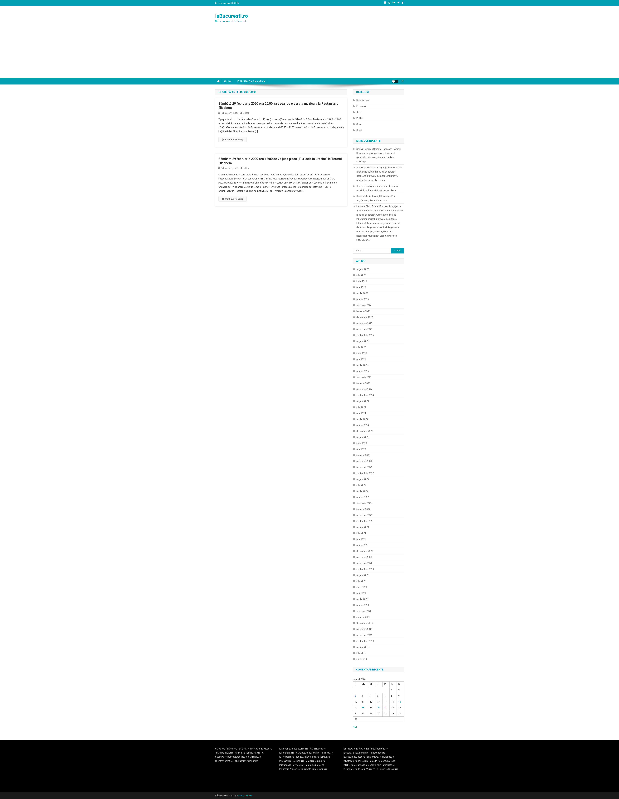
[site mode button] (395, 81)
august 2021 (362, 527)
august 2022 (362, 479)
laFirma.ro (240, 752)
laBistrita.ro (388, 756)
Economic (361, 106)
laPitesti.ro (298, 765)
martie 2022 (362, 497)
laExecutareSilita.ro (237, 756)
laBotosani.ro (350, 761)
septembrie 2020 (365, 569)
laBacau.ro (359, 756)
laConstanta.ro (286, 752)
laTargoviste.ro (387, 765)
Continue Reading (234, 139)
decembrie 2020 (364, 551)
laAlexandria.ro (377, 752)
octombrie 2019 (364, 635)
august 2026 (362, 269)
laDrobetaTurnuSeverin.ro (314, 769)
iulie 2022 (361, 485)
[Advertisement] (309, 53)
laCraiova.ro (302, 752)
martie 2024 (362, 425)
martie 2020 (362, 605)
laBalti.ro (253, 761)
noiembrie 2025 (364, 323)
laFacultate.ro (253, 752)
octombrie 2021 (364, 515)
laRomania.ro (286, 748)
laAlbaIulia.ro (361, 752)
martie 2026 (362, 299)
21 (385, 707)
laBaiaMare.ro (374, 756)
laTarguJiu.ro (351, 769)
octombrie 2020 (364, 563)
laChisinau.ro (254, 756)
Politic (359, 118)
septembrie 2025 (365, 335)
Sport (359, 130)
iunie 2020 (361, 587)
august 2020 (362, 575)
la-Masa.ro (266, 748)
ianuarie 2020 (363, 617)
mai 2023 (361, 449)
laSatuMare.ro (388, 761)
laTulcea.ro (382, 769)
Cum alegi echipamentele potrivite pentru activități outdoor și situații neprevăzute (377, 188)
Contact (228, 81)
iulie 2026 (361, 275)
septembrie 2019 (365, 641)
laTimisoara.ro (286, 756)
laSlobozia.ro (372, 765)
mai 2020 (361, 593)
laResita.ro (374, 761)
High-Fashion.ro (241, 761)
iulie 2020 (361, 581)
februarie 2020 (364, 611)
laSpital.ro (244, 748)
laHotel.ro (255, 748)
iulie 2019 (361, 653)
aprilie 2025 (362, 365)
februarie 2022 (364, 503)
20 (378, 707)
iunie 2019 (361, 659)
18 (363, 707)
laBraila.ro (363, 761)
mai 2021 (361, 539)
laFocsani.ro (285, 761)
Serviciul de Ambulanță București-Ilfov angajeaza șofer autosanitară (375, 198)
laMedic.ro (232, 748)
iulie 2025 (361, 347)
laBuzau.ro (300, 756)
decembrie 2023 (364, 431)
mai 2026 (361, 287)
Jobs (358, 112)
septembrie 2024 (365, 395)
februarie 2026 (364, 305)
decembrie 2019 (364, 623)
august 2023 (362, 437)
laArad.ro (348, 756)
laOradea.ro (285, 765)
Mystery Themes (244, 795)
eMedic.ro (220, 748)
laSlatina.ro (359, 765)
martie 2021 (362, 545)
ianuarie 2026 (363, 311)
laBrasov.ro (349, 748)
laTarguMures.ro (366, 769)
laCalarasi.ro (312, 756)
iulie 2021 (361, 533)
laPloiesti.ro (327, 752)
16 (399, 701)
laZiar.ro (229, 752)
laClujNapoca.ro (318, 748)
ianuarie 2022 (363, 509)
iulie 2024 (361, 407)
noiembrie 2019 (364, 629)
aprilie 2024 (362, 419)
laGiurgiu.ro (299, 761)
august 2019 (362, 647)
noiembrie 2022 (364, 461)
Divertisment (362, 100)
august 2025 (362, 341)
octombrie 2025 (364, 329)
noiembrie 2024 (364, 389)
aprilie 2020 (362, 599)
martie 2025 (362, 371)
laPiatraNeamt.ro (224, 761)
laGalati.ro (314, 752)
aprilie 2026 (362, 293)
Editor (246, 113)
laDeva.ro (325, 756)
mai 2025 (361, 359)
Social (359, 124)
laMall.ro (220, 752)
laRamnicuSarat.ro (314, 765)
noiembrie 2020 (364, 557)
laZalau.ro (393, 769)
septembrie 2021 (365, 521)
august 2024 (362, 401)
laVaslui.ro (349, 752)
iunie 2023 (361, 443)
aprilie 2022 (362, 491)
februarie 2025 (364, 377)
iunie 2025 (361, 353)
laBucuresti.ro (231, 16)
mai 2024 (361, 413)
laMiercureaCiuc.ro (315, 761)
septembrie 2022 (365, 473)
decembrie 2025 (364, 317)
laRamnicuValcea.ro (289, 769)
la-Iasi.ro (360, 748)
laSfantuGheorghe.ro (377, 748)
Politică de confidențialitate (251, 81)
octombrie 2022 (364, 467)
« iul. (355, 726)
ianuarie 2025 (363, 383)
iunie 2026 (361, 281)
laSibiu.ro (348, 765)
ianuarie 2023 (363, 455)
